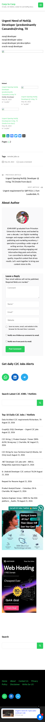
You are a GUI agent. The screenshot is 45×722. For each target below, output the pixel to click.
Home (4, 681)
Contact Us (23, 681)
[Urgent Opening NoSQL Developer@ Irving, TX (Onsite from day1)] (10, 112)
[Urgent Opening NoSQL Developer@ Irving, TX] (29, 91)
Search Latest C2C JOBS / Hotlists (19, 394)
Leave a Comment (25, 162)
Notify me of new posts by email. (20, 342)
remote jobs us (13, 157)
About (13, 681)
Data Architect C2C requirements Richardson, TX (21, 420)
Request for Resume (10, 482)
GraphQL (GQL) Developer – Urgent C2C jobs (20, 430)
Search (40, 403)
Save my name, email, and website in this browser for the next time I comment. (23, 328)
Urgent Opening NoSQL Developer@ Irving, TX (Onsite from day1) (10, 121)
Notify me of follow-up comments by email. (23, 335)
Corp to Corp (8, 4)
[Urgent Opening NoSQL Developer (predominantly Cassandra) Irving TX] (11, 94)
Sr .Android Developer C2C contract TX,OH (19, 472)
